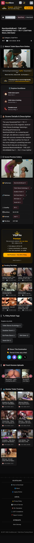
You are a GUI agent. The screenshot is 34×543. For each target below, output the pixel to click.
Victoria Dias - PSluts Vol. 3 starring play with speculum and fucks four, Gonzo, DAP (8, 421)
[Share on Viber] (14, 357)
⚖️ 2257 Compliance (17, 511)
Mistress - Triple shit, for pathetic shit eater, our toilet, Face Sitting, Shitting (25, 421)
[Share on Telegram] (9, 357)
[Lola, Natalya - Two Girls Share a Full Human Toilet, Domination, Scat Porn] (25, 434)
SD (15, 207)
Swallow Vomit (18, 191)
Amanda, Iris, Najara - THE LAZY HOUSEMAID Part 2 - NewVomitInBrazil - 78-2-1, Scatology (8, 403)
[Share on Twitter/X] (25, 357)
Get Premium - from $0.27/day (17, 255)
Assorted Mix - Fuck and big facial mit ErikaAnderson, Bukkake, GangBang (8, 307)
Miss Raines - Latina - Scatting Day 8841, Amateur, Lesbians (11, 381)
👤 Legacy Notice (17, 492)
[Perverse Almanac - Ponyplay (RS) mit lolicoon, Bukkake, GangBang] (9, 287)
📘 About (17, 488)
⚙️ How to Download (17, 485)
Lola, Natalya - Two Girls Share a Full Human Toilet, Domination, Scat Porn (25, 440)
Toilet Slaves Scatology (20, 188)
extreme (12, 137)
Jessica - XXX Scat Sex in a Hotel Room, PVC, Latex (24, 278)
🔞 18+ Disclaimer (17, 508)
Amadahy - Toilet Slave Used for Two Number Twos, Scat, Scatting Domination (8, 440)
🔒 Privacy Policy (17, 501)
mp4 (15, 216)
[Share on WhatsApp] (20, 357)
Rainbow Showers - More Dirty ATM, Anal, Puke (8, 278)
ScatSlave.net (10, 17)
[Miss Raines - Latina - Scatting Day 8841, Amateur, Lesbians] (13, 373)
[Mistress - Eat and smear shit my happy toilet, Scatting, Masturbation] (9, 453)
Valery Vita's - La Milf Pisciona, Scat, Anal (23, 307)
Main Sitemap (17, 524)
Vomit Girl (17, 202)
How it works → (17, 260)
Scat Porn (21, 17)
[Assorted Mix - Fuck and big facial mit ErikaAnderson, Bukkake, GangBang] (9, 302)
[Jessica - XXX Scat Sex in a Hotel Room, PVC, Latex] (24, 272)
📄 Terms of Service (17, 504)
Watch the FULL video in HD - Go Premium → (17, 74)
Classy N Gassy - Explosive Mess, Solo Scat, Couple (24, 292)
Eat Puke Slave (18, 195)
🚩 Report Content (17, 515)
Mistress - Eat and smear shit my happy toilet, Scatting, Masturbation (8, 459)
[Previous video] (3, 376)
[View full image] (17, 168)
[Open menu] (31, 2)
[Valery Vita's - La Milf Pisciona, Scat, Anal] (24, 302)
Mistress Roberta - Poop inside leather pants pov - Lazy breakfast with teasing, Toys (25, 403)
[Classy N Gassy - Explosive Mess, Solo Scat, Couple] (24, 287)
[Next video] (30, 376)
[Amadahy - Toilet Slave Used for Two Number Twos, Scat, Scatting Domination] (9, 434)
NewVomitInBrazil (19, 183)
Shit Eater (17, 199)
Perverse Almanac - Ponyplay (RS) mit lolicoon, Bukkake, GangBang (7, 292)
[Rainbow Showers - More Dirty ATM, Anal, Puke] (9, 272)
